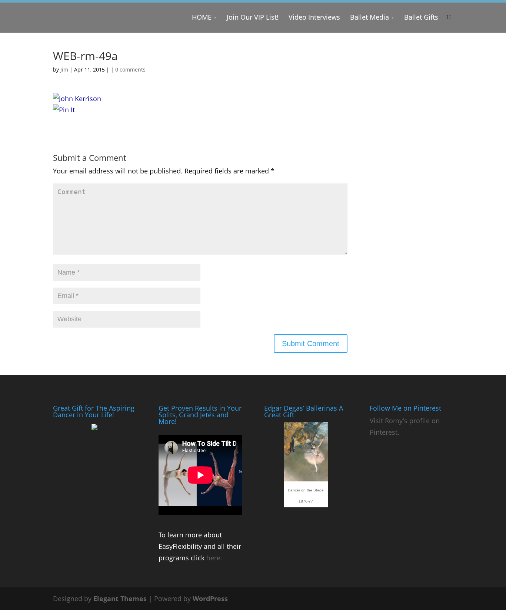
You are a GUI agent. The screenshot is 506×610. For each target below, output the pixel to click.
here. (214, 557)
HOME (202, 17)
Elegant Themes (120, 598)
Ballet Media (369, 17)
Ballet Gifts (421, 17)
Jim (64, 69)
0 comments (130, 69)
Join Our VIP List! (253, 17)
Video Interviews (314, 17)
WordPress (210, 598)
